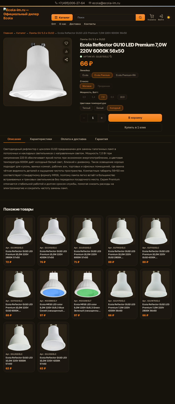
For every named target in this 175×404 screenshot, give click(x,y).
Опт (53, 23)
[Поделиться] (66, 59)
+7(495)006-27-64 (71, 3)
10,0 (122, 97)
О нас (62, 23)
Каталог (64, 17)
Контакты (90, 23)
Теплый (86, 108)
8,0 (112, 97)
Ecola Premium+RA (126, 75)
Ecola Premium (102, 75)
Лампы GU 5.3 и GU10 (41, 32)
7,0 (102, 97)
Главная (8, 32)
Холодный (115, 108)
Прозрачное (104, 86)
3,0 (84, 97)
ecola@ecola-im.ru (106, 3)
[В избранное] (66, 43)
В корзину (135, 117)
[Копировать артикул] (111, 56)
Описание (14, 139)
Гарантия (101, 139)
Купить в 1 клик (135, 127)
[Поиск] (140, 17)
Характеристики (41, 139)
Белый (100, 108)
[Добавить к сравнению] (66, 51)
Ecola (85, 75)
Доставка (75, 23)
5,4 (93, 97)
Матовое (87, 86)
